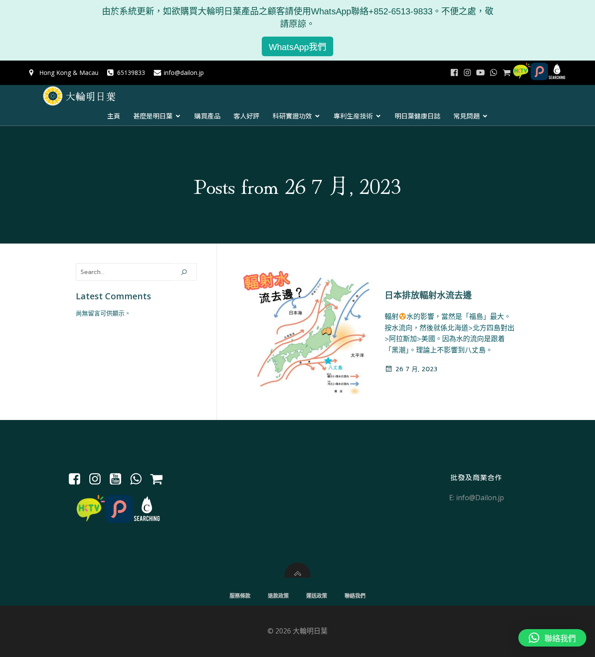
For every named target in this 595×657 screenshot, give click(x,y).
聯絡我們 (355, 595)
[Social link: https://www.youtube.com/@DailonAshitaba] (480, 72)
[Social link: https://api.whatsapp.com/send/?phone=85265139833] (493, 72)
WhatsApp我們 (297, 47)
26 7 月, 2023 (416, 369)
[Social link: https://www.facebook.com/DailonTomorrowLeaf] (454, 72)
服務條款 (240, 595)
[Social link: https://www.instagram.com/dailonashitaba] (467, 72)
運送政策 (316, 595)
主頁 (113, 115)
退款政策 (278, 595)
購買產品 (207, 115)
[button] (552, 638)
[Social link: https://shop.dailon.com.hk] (159, 479)
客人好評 (246, 115)
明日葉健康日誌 (417, 115)
